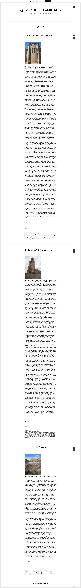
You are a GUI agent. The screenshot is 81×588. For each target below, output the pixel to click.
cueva (31, 235)
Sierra (40, 238)
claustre (43, 433)
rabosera (39, 237)
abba (30, 234)
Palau (38, 435)
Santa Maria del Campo (40, 249)
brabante (45, 432)
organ (31, 435)
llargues (34, 233)
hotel (48, 235)
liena (32, 236)
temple (52, 238)
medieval (37, 233)
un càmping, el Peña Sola (39, 100)
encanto (50, 571)
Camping (54, 234)
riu (48, 573)
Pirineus (31, 237)
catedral (40, 433)
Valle (46, 436)
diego (54, 433)
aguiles (37, 234)
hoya (55, 235)
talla (34, 436)
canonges (53, 432)
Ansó (42, 234)
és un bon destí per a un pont (30, 110)
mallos (34, 236)
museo (39, 236)
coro (52, 433)
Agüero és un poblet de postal (30, 66)
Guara (42, 235)
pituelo (34, 237)
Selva (38, 238)
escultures (29, 572)
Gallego (35, 572)
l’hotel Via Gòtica (44, 341)
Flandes (29, 434)
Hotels (32, 233)
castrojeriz (36, 433)
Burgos (48, 432)
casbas (26, 235)
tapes (49, 238)
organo (46, 236)
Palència (40, 435)
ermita (33, 235)
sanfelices (30, 238)
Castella (30, 431)
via (50, 436)
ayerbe (49, 234)
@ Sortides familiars (40, 10)
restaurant (47, 237)
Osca (48, 236)
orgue (30, 573)
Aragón (47, 234)
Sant (33, 238)
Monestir (36, 236)
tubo (25, 239)
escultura (26, 572)
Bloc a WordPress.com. (37, 583)
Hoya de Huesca (46, 113)
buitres (52, 234)
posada (36, 237)
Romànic (46, 233)
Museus (40, 570)
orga (43, 236)
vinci (27, 239)
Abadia (28, 571)
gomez (31, 434)
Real (45, 237)
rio (53, 435)
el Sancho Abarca (32, 132)
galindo (32, 572)
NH (27, 435)
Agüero (40, 447)
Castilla (34, 433)
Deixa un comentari (33, 239)
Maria (49, 434)
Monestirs (40, 233)
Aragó (28, 233)
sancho (27, 238)
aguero (33, 234)
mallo (46, 572)
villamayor (53, 436)
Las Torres (31, 136)
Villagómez (43, 335)
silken (31, 436)
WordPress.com (45, 583)
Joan (40, 434)
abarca (28, 234)
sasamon (28, 436)
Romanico (53, 573)
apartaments (35, 432)
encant (48, 571)
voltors (29, 239)
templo (42, 436)
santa (25, 436)
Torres (54, 238)
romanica (51, 237)
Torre (44, 436)
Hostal (46, 235)
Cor (50, 433)
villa (51, 436)
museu (42, 236)
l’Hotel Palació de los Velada (39, 337)
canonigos (26, 433)
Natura (43, 233)
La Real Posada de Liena (46, 104)
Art (30, 233)
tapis (36, 436)
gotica (33, 434)
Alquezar (40, 234)
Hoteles (50, 235)
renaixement (51, 435)
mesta (54, 434)
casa (28, 433)
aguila (35, 234)
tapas (47, 238)
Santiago (35, 238)
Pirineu (28, 237)
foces (39, 235)
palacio (36, 435)
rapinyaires (42, 237)
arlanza (39, 432)
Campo (51, 432)
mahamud (46, 434)
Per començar (48, 1)
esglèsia (36, 235)
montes (26, 435)
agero (31, 571)
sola (41, 238)
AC (29, 432)
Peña (51, 236)
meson (52, 434)
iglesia (28, 236)
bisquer (42, 571)
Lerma (44, 434)
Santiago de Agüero (40, 35)
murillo (50, 572)
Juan (30, 236)
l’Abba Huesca (27, 131)
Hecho (44, 235)
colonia (48, 433)
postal (41, 573)
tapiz (38, 436)
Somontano (44, 238)
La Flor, (35, 136)
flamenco (26, 434)
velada (48, 436)
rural (25, 238)
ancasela (31, 432)
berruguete (42, 432)
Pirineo (54, 236)
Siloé (32, 436)
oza (49, 236)
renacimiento (47, 435)
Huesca (26, 236)
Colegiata (28, 235)
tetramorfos (37, 574)
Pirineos (26, 237)
